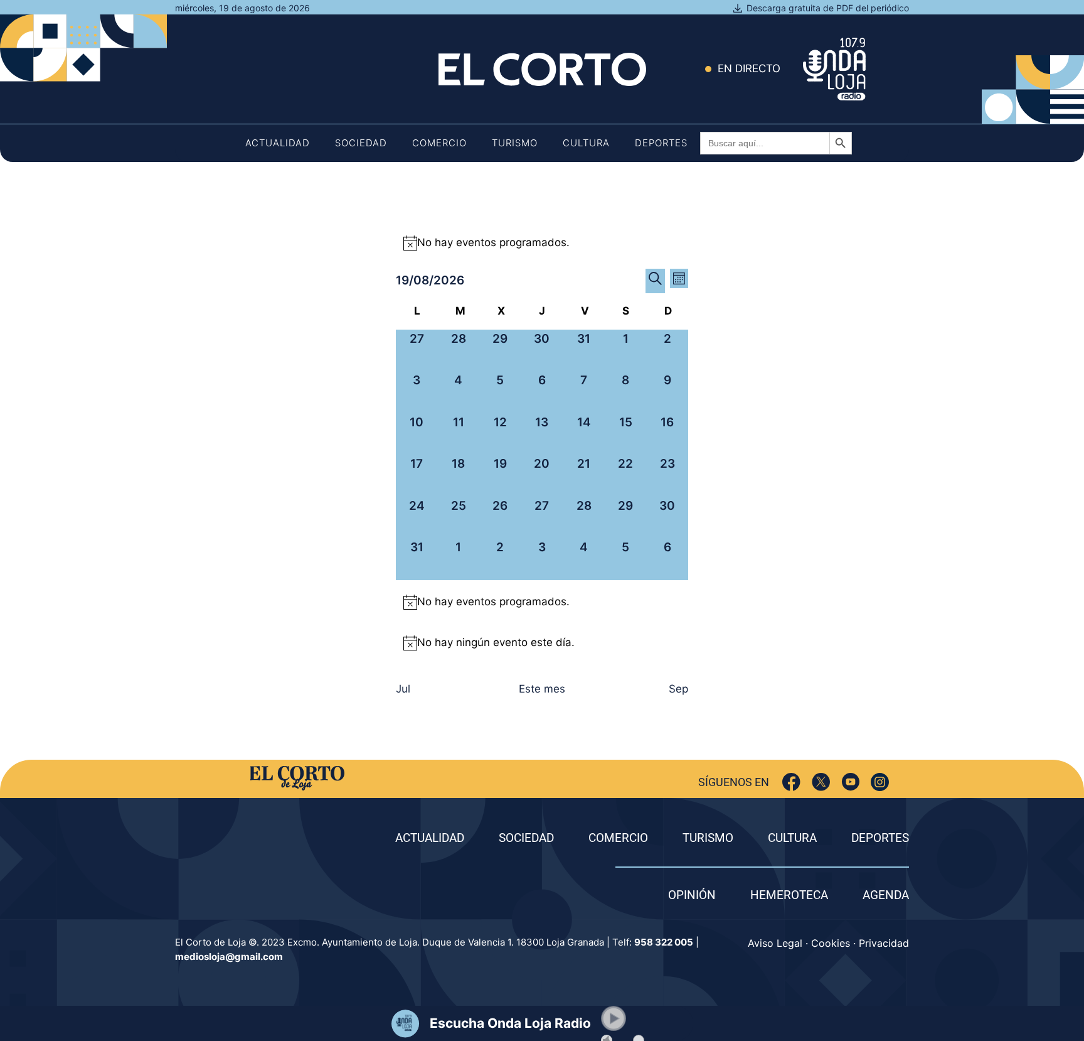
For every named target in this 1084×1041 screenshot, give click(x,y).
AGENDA (886, 895)
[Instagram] (880, 782)
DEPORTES (880, 838)
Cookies (830, 943)
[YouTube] (850, 782)
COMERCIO (618, 838)
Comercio (439, 143)
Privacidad (884, 943)
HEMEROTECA (789, 895)
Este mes (542, 688)
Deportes (661, 143)
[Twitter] (821, 782)
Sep (678, 688)
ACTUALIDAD (429, 838)
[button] (613, 1018)
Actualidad (277, 143)
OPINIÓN (692, 895)
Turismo (515, 143)
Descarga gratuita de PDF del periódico (828, 8)
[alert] (542, 243)
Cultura (586, 143)
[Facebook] (791, 782)
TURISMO (708, 838)
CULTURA (792, 838)
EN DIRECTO (749, 68)
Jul (403, 688)
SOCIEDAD (526, 838)
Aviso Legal (775, 943)
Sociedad (361, 143)
